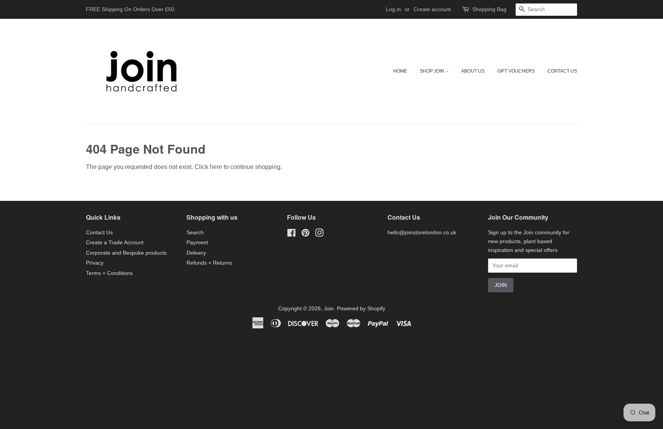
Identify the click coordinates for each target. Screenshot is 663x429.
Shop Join (432, 71)
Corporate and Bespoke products (126, 253)
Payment (197, 242)
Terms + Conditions (109, 273)
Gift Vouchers (516, 71)
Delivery (196, 253)
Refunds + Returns (209, 263)
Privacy (95, 263)
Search (195, 232)
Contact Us (562, 71)
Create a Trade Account (114, 242)
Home (400, 71)
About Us (473, 71)
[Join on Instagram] (319, 234)
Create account (432, 9)
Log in (393, 9)
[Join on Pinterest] (305, 234)
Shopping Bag (489, 9)
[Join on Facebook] (291, 234)
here (216, 167)
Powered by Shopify (361, 308)
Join (329, 308)
